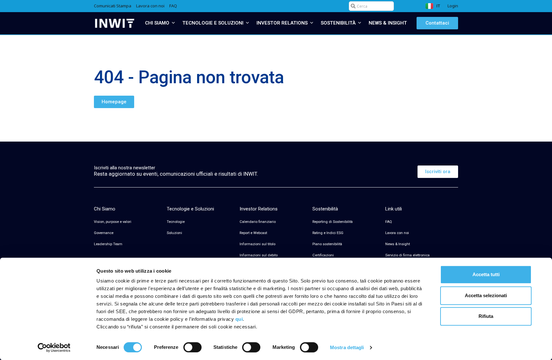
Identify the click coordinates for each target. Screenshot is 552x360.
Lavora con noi (397, 233)
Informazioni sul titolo (257, 244)
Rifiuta (486, 316)
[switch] (192, 347)
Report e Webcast (253, 233)
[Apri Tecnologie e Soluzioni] (247, 23)
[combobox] (371, 6)
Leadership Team (108, 244)
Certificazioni (323, 255)
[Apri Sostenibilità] (359, 23)
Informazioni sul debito (259, 255)
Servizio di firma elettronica (407, 255)
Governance (103, 233)
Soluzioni (174, 233)
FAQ (388, 222)
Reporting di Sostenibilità (332, 222)
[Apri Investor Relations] (311, 23)
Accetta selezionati (486, 295)
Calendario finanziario (258, 222)
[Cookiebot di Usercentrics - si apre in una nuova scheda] (54, 347)
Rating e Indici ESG (327, 233)
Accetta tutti (486, 274)
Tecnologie (176, 222)
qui (239, 319)
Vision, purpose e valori (112, 222)
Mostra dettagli (347, 347)
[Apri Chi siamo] (173, 23)
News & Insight (397, 244)
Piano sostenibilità (327, 244)
